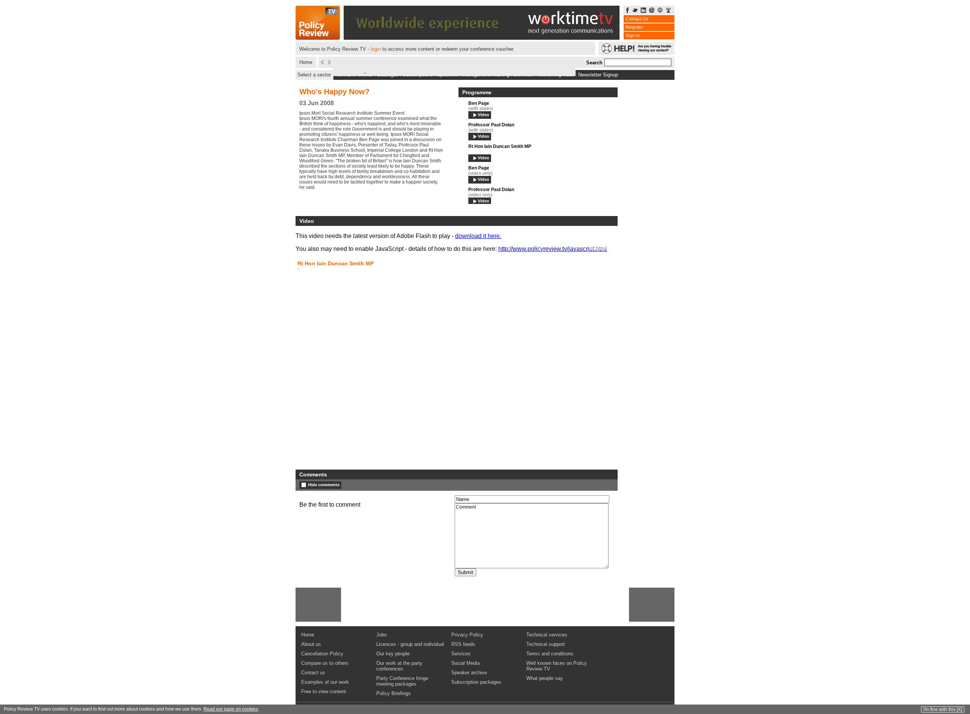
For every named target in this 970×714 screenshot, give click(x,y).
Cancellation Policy (322, 653)
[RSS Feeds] (668, 11)
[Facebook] (627, 11)
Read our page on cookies (230, 709)
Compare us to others (325, 663)
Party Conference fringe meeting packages (402, 681)
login (376, 49)
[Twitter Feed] (635, 11)
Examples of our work (325, 682)
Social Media (465, 663)
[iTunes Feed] (660, 11)
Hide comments (324, 484)
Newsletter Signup (598, 75)
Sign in (633, 35)
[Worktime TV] (482, 37)
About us (311, 644)
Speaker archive (469, 672)
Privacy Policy (467, 635)
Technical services (546, 635)
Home (305, 62)
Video (483, 114)
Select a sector (314, 75)
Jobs (381, 635)
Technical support (545, 644)
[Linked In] (643, 11)
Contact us (313, 672)
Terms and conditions (549, 653)
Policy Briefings (393, 693)
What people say (544, 678)
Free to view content (323, 691)
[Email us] (651, 11)
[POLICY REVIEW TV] (318, 37)
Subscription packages (476, 682)
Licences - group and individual (410, 644)
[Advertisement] (318, 605)
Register (634, 27)
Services (461, 653)
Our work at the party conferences (399, 666)
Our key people (393, 653)
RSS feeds (463, 644)
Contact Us (637, 19)
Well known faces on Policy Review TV (556, 666)
